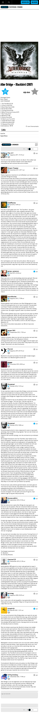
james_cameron (13, 271)
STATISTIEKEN (12, 7)
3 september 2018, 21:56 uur (17, 500)
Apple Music (4, 136)
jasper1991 (11, 330)
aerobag (11, 593)
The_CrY (10, 153)
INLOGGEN (34, 2)
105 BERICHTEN (6, 145)
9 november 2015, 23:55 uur (17, 364)
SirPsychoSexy (13, 675)
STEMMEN (19, 7)
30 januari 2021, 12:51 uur (16, 610)
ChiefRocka (12, 203)
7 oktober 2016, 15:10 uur (16, 386)
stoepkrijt (11, 608)
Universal (7, 101)
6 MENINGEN (15, 145)
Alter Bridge (6, 84)
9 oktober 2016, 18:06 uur (16, 425)
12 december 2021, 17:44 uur (17, 676)
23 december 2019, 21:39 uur (17, 561)
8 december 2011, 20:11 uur (17, 170)
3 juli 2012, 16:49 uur (15, 204)
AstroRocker (12, 297)
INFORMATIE (4, 7)
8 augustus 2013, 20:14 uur (16, 351)
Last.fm (2, 133)
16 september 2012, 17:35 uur (17, 332)
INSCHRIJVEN (25, 2)
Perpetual (11, 384)
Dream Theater (13, 168)
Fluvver (10, 349)
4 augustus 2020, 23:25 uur (16, 595)
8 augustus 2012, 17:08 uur (16, 298)
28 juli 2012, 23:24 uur (15, 273)
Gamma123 (12, 559)
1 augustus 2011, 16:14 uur (16, 155)
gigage (10, 362)
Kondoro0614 (12, 498)
